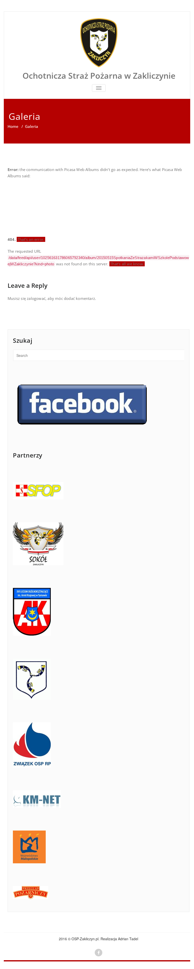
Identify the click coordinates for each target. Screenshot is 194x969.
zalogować (36, 298)
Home (13, 126)
